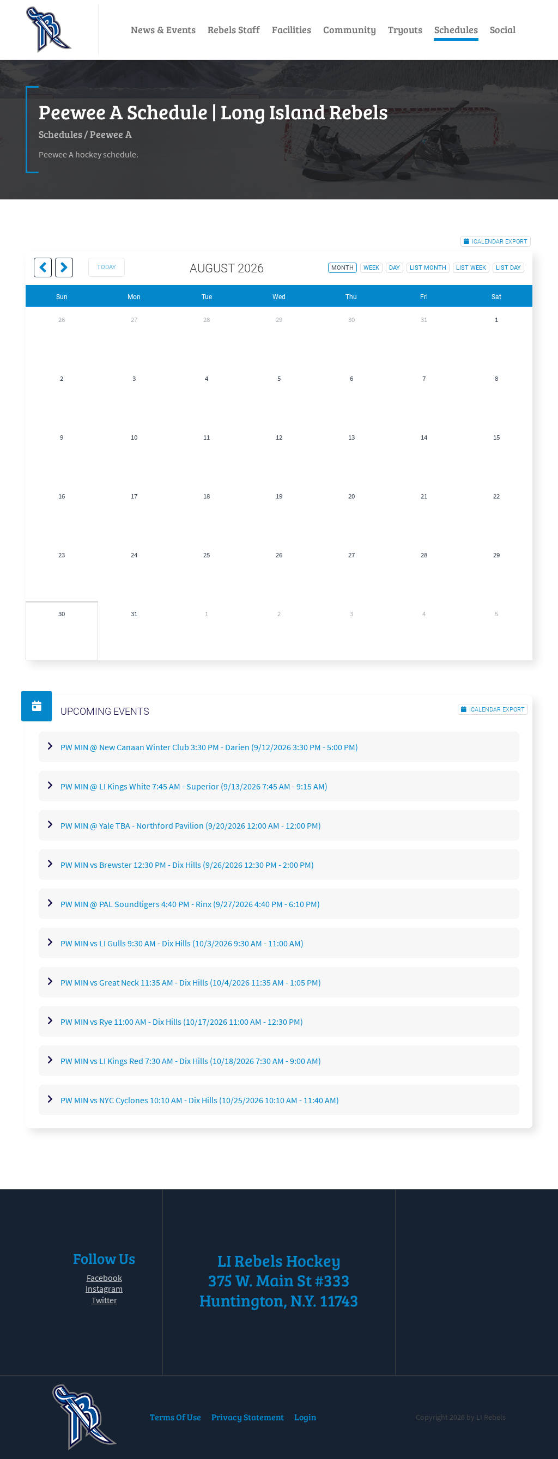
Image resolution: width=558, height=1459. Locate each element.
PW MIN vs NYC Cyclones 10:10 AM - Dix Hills (199, 1100)
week (371, 267)
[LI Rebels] (49, 30)
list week (471, 267)
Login (305, 1416)
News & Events (163, 29)
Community (349, 29)
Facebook (104, 1277)
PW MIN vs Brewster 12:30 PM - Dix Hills (187, 864)
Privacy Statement (247, 1416)
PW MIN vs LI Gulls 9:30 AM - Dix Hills (182, 943)
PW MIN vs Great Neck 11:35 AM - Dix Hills (190, 982)
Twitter (104, 1299)
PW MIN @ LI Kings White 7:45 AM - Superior (193, 786)
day (394, 267)
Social (502, 29)
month (342, 267)
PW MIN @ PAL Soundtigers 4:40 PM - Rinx (190, 903)
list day (508, 267)
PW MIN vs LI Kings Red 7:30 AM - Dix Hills (190, 1060)
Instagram (104, 1288)
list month (428, 267)
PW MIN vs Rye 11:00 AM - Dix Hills (181, 1021)
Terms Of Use (175, 1416)
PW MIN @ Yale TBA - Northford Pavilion (190, 825)
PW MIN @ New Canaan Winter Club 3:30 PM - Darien (209, 746)
